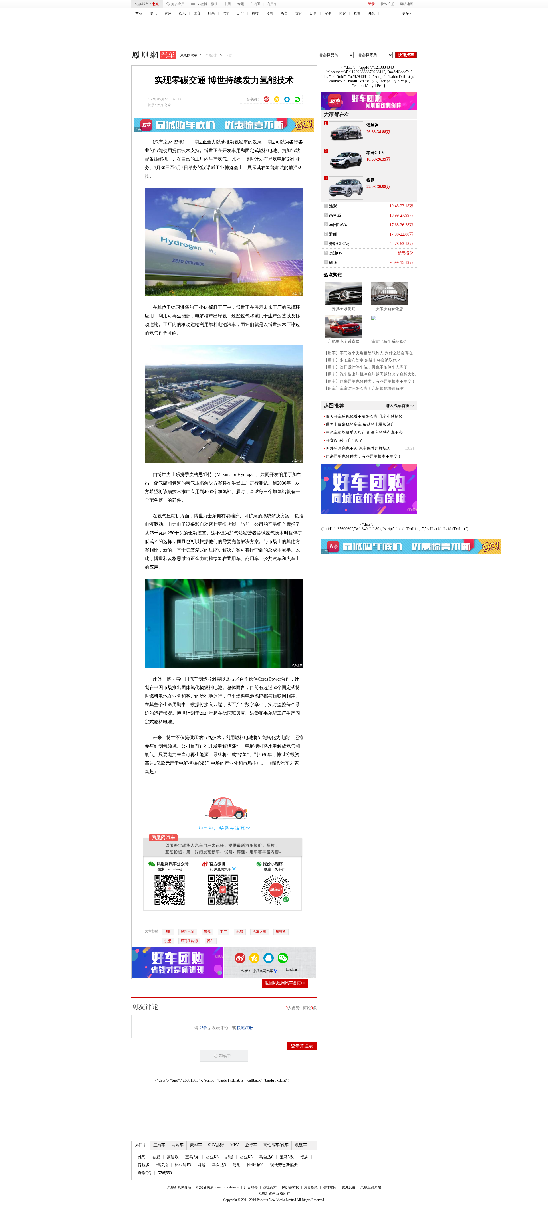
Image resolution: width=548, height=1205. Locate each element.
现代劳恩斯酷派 (284, 1165)
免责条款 (311, 1187)
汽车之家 (164, 105)
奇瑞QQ (144, 1173)
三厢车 (159, 1145)
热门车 (141, 1145)
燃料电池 (187, 932)
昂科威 (335, 215)
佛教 (371, 13)
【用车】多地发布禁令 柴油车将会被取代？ (362, 360)
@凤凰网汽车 (263, 971)
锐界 (370, 180)
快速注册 (387, 4)
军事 (328, 13)
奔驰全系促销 (344, 309)
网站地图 (406, 4)
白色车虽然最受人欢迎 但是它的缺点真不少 (364, 432)
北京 (155, 4)
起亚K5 (246, 1157)
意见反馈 (348, 1187)
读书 (269, 13)
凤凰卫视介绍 (370, 1187)
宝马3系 (192, 1157)
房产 (240, 13)
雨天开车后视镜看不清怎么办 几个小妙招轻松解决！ (364, 416)
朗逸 (333, 262)
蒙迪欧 (173, 1157)
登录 (371, 4)
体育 (197, 13)
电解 (239, 932)
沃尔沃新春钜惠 (389, 309)
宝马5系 (287, 1157)
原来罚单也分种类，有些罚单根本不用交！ (364, 456)
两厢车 (178, 1145)
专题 (240, 4)
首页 (138, 13)
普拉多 (144, 1165)
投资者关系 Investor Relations (217, 1187)
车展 (227, 4)
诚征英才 (270, 1187)
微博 (203, 4)
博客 (342, 13)
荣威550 (165, 1173)
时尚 (211, 13)
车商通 (255, 4)
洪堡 (167, 941)
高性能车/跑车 (276, 1145)
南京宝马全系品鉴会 (389, 341)
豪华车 (196, 1145)
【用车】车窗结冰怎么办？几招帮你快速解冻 (364, 388)
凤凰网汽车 (149, 55)
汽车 (226, 13)
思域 (229, 1157)
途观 (333, 206)
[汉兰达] (346, 133)
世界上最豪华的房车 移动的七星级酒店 (360, 424)
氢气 (207, 932)
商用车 (272, 4)
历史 (313, 13)
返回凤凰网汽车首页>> (285, 983)
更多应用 (178, 4)
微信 (214, 4)
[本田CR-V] (346, 160)
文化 (298, 13)
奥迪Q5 (335, 253)
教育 (284, 13)
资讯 (153, 13)
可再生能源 (189, 941)
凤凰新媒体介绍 (179, 1187)
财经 (167, 13)
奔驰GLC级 (339, 244)
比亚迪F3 (183, 1165)
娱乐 (182, 13)
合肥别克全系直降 (344, 341)
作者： (246, 971)
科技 (255, 13)
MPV (234, 1145)
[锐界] (346, 188)
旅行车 (251, 1145)
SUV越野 (216, 1145)
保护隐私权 (290, 1187)
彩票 (357, 13)
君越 (202, 1165)
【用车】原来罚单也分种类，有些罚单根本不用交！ (370, 381)
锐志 (304, 1157)
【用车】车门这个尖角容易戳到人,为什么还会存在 (368, 353)
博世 (167, 932)
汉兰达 (372, 125)
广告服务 (251, 1187)
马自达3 (219, 1165)
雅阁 (142, 1157)
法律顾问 (330, 1187)
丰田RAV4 (338, 225)
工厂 (223, 932)
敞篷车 (301, 1145)
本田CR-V (375, 153)
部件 (210, 941)
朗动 (237, 1165)
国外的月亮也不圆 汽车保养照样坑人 (358, 448)
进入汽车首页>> (400, 406)
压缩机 (281, 932)
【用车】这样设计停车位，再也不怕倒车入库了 (366, 367)
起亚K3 (212, 1157)
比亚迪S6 (255, 1165)
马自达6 (266, 1157)
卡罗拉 (162, 1165)
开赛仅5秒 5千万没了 (344, 440)
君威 (156, 1157)
